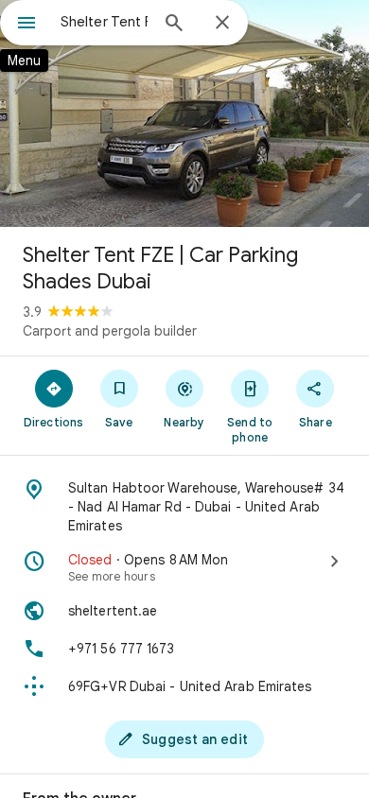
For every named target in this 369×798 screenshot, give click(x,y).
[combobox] (104, 21)
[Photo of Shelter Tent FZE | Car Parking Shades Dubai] (184, 113)
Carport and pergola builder (110, 330)
